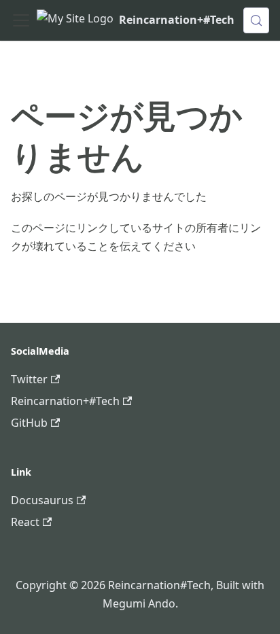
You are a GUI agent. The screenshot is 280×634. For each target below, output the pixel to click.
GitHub (29, 422)
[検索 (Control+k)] (256, 20)
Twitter (29, 379)
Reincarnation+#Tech (65, 400)
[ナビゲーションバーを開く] (21, 20)
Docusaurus (42, 500)
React (25, 521)
